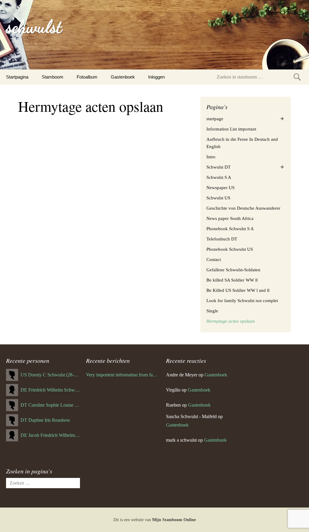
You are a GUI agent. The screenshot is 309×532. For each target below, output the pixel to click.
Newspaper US (220, 187)
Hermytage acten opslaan (230, 321)
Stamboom (52, 76)
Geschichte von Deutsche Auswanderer (243, 208)
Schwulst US (218, 197)
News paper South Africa (229, 218)
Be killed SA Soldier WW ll (232, 280)
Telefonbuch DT (221, 239)
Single (212, 310)
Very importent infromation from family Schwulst (123, 374)
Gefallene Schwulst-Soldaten (233, 269)
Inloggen (156, 76)
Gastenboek (123, 76)
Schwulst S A (218, 177)
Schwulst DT (218, 167)
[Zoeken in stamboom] (297, 77)
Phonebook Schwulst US (229, 249)
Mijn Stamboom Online (174, 519)
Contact (213, 259)
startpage (214, 118)
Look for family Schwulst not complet (242, 300)
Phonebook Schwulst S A (230, 228)
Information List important (231, 129)
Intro (210, 156)
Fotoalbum (87, 76)
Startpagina (17, 76)
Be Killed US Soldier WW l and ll (237, 290)
